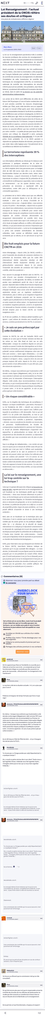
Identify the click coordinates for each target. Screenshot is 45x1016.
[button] (42, 3)
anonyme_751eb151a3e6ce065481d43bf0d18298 (22, 704)
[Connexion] (36, 3)
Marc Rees (8, 47)
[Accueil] (5, 3)
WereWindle (10, 747)
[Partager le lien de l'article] (5, 1013)
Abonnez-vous (22, 652)
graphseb (10, 659)
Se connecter (11, 583)
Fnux (8, 679)
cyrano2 (9, 918)
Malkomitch (10, 970)
